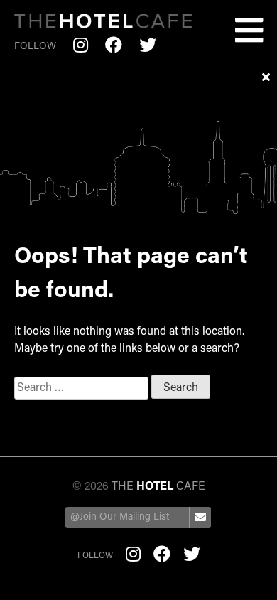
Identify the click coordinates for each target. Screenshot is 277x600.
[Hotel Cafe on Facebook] (113, 46)
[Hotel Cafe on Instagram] (80, 46)
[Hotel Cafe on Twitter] (147, 46)
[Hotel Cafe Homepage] (103, 23)
